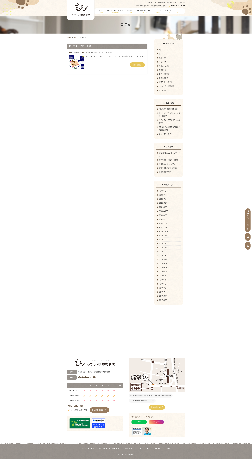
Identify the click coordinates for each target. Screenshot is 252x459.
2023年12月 (164, 211)
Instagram (156, 422)
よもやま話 (162, 90)
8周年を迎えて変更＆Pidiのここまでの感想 (169, 128)
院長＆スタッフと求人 (115, 11)
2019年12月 (164, 247)
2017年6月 (163, 296)
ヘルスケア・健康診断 (104, 52)
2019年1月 (163, 259)
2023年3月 (163, 219)
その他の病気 (92, 52)
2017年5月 (163, 300)
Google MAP (157, 407)
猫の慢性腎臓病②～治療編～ (168, 168)
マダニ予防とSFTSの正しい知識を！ (169, 121)
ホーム (101, 11)
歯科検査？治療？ (165, 134)
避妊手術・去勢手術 (165, 82)
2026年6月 (163, 191)
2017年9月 (163, 284)
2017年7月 (163, 292)
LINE (139, 422)
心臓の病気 (162, 58)
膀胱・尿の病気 (164, 74)
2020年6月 (163, 239)
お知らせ (168, 11)
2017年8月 (163, 288)
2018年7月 (163, 263)
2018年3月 (163, 272)
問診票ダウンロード (248, 221)
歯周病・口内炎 (164, 66)
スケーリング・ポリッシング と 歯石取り (170, 114)
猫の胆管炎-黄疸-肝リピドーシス (169, 154)
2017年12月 (164, 280)
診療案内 (130, 11)
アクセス (158, 11)
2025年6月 (163, 199)
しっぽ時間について (144, 11)
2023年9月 (163, 215)
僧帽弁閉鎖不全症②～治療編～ (169, 160)
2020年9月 (163, 235)
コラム (178, 11)
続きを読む (137, 64)
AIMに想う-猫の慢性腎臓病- (168, 109)
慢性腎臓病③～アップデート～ (169, 164)
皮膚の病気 (162, 70)
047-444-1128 (83, 377)
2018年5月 (163, 267)
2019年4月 (163, 251)
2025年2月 (163, 203)
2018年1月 (163, 276)
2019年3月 (163, 255)
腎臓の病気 (162, 62)
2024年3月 (163, 207)
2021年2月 (163, 227)
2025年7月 (163, 195)
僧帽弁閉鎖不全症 (165, 172)
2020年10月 (164, 231)
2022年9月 (163, 223)
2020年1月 (163, 243)
